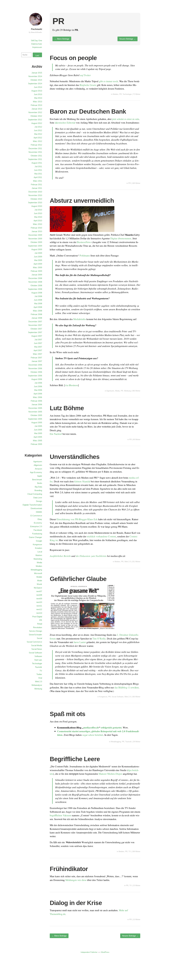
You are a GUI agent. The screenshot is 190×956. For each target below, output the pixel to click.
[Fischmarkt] (35, 26)
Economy (38, 523)
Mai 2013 (38, 98)
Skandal (86, 481)
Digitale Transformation (32, 505)
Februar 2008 (36, 314)
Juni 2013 (38, 94)
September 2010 (35, 202)
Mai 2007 (38, 347)
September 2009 (35, 246)
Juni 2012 (38, 130)
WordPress (105, 952)
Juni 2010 (38, 213)
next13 (39, 613)
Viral (40, 678)
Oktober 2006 (36, 372)
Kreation (38, 548)
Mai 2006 (38, 390)
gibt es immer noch (108, 81)
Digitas (113, 238)
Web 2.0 (127, 562)
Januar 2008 (37, 318)
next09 (39, 598)
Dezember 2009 (35, 235)
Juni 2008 (38, 300)
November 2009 (35, 238)
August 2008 (36, 293)
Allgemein (38, 465)
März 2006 (37, 397)
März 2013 (37, 101)
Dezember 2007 (35, 321)
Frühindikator (69, 868)
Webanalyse (37, 685)
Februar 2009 (36, 271)
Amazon (38, 469)
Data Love (37, 497)
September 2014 (35, 83)
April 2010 (38, 220)
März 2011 (37, 181)
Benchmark (37, 479)
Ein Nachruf (56, 433)
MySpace (38, 588)
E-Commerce (36, 516)
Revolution (37, 627)
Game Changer (35, 537)
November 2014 (35, 76)
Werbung (127, 391)
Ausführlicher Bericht (60, 556)
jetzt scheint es (119, 119)
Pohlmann (85, 255)
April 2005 (38, 437)
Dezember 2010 (35, 192)
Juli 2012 (38, 127)
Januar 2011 (37, 188)
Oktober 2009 (36, 242)
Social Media (36, 645)
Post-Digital (37, 616)
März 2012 (37, 141)
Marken (39, 555)
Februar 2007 (36, 357)
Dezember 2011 (35, 148)
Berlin (39, 483)
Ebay (40, 519)
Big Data (38, 487)
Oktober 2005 (36, 415)
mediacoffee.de (91, 727)
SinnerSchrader (35, 635)
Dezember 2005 (35, 408)
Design (39, 501)
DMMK (39, 512)
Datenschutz (36, 44)
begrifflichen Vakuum (60, 815)
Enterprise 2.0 (36, 526)
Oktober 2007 (36, 329)
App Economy (36, 472)
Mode (39, 580)
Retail (39, 624)
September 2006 (35, 376)
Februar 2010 (36, 228)
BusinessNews (84, 242)
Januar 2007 (37, 361)
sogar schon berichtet (92, 734)
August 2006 (36, 379)
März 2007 (37, 354)
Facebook (38, 530)
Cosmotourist (64, 731)
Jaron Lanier (80, 642)
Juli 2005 (38, 426)
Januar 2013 (37, 109)
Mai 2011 (38, 174)
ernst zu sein (133, 119)
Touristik (128, 742)
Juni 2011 (38, 170)
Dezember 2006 (35, 365)
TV (129, 851)
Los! (37, 55)
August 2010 (36, 206)
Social (39, 638)
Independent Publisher (89, 952)
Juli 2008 (38, 296)
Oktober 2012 (36, 116)
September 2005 (35, 419)
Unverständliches (75, 456)
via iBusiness (71, 385)
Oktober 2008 (36, 285)
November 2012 (35, 112)
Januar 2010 (37, 231)
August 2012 (36, 123)
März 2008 (37, 311)
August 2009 (36, 249)
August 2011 (37, 163)
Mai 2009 (38, 260)
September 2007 (35, 332)
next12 (39, 609)
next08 (39, 595)
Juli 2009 (38, 253)
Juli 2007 (38, 339)
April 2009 (38, 264)
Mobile (39, 577)
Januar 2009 (37, 275)
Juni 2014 (38, 87)
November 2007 (35, 325)
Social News (36, 649)
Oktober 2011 (36, 156)
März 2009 (37, 267)
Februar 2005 (36, 444)
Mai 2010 (38, 217)
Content (112, 536)
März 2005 (37, 440)
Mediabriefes (79, 319)
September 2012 (35, 119)
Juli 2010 (38, 210)
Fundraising (37, 534)
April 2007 (38, 350)
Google (39, 541)
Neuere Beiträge (127, 39)
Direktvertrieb (36, 508)
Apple (39, 476)
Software (38, 656)
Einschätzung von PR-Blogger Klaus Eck (77, 519)
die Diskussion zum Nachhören (91, 556)
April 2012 (38, 138)
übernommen (124, 238)
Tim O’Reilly (99, 638)
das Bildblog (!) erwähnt (127, 687)
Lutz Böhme (67, 408)
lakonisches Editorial (65, 122)
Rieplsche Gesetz (88, 85)
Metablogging (116, 742)
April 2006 (38, 394)
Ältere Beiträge (61, 39)
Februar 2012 (36, 145)
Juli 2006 (38, 383)
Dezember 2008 (35, 278)
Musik (39, 584)
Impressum (37, 47)
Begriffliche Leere (75, 759)
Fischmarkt (36, 29)
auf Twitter (85, 75)
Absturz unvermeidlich (82, 200)
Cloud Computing (34, 494)
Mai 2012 (38, 134)
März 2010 (37, 224)
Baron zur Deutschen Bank (88, 111)
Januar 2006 (37, 404)
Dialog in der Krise (76, 902)
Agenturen (110, 391)
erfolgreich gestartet (111, 727)
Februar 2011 (36, 184)
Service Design (35, 631)
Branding (38, 490)
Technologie (127, 94)
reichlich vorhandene (97, 536)
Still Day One (36, 40)
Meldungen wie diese (75, 880)
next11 (39, 606)
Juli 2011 (38, 166)
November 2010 (35, 195)
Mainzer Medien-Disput (110, 773)
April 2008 (38, 307)
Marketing (38, 559)
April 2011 (38, 177)
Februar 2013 (36, 105)
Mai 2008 (38, 303)
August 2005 (36, 422)
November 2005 (35, 412)
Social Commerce (34, 642)
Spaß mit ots (67, 714)
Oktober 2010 (36, 199)
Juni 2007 (38, 343)
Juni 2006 (38, 386)
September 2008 (35, 289)
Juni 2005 (38, 430)
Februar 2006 (36, 401)
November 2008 (35, 282)
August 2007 (36, 336)
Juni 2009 (38, 257)
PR (120, 94)
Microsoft (38, 573)
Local (39, 552)
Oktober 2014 (36, 80)
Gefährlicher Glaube (78, 578)
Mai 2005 (38, 433)
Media (117, 391)
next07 (39, 591)
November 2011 (35, 152)
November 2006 (35, 368)
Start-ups (38, 660)
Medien (115, 94)
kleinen (78, 481)
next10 (39, 602)
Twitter (39, 674)
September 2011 (35, 159)
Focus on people (73, 57)
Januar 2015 (37, 73)
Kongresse (103, 697)
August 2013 (36, 91)
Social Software (117, 697)
